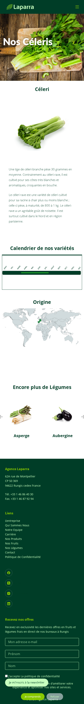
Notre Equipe (13, 530)
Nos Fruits (11, 543)
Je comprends (33, 696)
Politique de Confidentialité (23, 557)
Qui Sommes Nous (17, 525)
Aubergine (36, 435)
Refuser (54, 696)
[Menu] (77, 7)
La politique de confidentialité (40, 676)
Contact (10, 552)
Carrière (10, 534)
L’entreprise (12, 521)
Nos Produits (13, 539)
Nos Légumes (14, 548)
